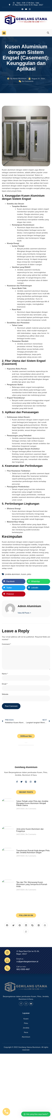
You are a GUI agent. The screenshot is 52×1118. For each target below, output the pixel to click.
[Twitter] (21, 782)
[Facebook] (7, 925)
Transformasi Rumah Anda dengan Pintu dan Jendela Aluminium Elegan (33, 851)
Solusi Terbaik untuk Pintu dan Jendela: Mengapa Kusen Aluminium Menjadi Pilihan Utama (32, 803)
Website (5, 694)
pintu (29, 574)
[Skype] (32, 925)
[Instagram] (30, 9)
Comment (6, 644)
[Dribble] (44, 925)
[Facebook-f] (17, 782)
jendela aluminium (12, 574)
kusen (23, 574)
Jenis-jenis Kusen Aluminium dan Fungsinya (30, 830)
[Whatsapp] (26, 931)
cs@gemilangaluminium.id (27, 961)
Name (5, 674)
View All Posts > (24, 613)
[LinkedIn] (26, 925)
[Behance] (38, 925)
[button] (4, 33)
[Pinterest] (35, 782)
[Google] (26, 782)
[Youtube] (31, 1004)
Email (4, 684)
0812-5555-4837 (23, 969)
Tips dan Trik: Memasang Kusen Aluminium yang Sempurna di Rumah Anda (31, 884)
